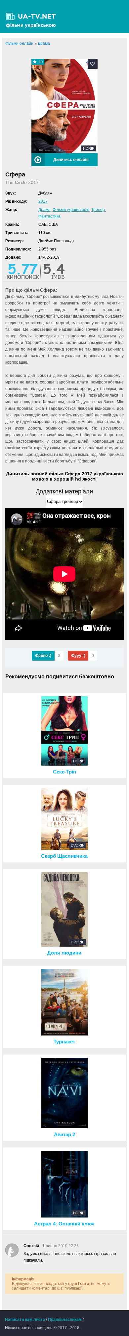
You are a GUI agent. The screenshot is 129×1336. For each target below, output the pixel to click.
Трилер (98, 209)
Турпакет (64, 1041)
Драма (44, 209)
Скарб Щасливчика (64, 856)
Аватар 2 (64, 1134)
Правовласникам (65, 1319)
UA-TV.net (33, 16)
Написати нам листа (25, 1319)
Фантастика (49, 216)
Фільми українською (71, 209)
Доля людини (64, 953)
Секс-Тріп (64, 771)
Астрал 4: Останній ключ (64, 1223)
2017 (43, 201)
